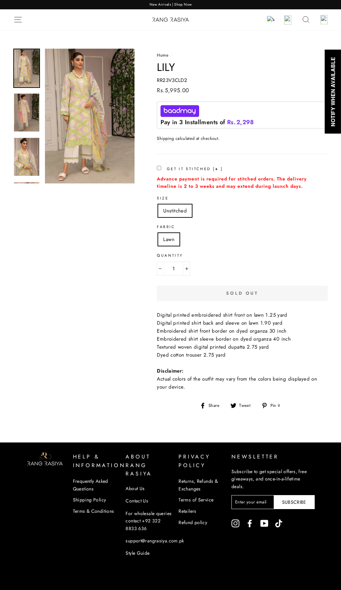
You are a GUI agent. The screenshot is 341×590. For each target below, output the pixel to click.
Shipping (165, 138)
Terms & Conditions (93, 511)
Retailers (187, 511)
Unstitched (175, 210)
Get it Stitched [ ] (194, 168)
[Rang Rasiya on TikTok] (279, 523)
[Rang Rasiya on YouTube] (264, 523)
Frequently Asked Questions (90, 485)
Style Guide (138, 553)
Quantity (170, 255)
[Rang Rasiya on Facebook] (250, 523)
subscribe (294, 502)
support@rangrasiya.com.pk (155, 540)
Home (163, 55)
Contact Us (137, 500)
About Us (135, 488)
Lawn (168, 239)
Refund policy (192, 522)
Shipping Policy (89, 499)
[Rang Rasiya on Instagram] (235, 523)
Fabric (166, 226)
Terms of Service (195, 499)
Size (163, 198)
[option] (170, 5)
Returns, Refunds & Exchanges (198, 485)
